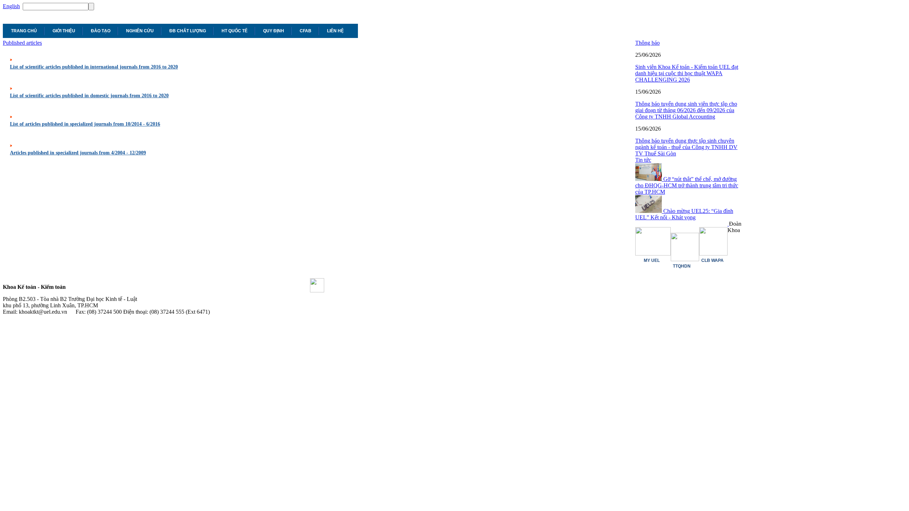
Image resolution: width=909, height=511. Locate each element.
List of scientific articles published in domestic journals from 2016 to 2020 (89, 95)
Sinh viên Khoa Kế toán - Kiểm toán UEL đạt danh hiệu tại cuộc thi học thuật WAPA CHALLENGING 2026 (686, 73)
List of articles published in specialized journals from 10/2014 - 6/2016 (85, 124)
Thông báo (647, 43)
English (11, 6)
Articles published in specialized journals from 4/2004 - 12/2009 (78, 152)
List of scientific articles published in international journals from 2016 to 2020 (94, 67)
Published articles (22, 43)
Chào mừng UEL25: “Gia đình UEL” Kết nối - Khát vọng (684, 214)
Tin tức (643, 160)
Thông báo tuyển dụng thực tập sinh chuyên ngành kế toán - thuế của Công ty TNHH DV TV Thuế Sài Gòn (686, 147)
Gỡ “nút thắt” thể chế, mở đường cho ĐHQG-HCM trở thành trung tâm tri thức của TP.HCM (686, 185)
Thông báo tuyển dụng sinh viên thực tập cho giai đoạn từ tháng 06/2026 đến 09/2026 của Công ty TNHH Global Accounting (686, 110)
